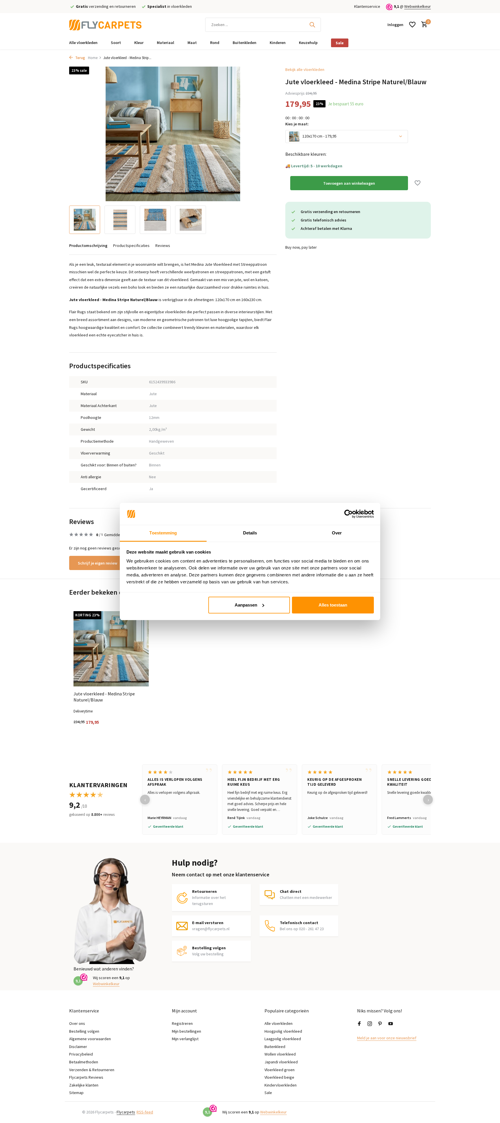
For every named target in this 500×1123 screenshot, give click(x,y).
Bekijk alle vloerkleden (304, 69)
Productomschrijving (88, 245)
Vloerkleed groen (279, 1069)
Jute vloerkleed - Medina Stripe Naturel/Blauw (104, 697)
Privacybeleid (81, 1054)
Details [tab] (250, 532)
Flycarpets (126, 1112)
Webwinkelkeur (417, 6)
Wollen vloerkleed (280, 1054)
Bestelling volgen (84, 1031)
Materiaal (165, 42)
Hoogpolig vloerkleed (283, 1031)
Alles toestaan (333, 604)
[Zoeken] (312, 25)
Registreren (182, 1023)
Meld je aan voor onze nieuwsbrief (386, 1037)
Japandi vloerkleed (281, 1062)
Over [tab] (337, 532)
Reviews (162, 245)
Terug (79, 57)
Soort (116, 42)
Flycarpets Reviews (86, 1077)
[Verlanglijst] (412, 24)
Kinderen (278, 42)
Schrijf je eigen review (97, 563)
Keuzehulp (308, 42)
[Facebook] (359, 1024)
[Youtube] (390, 1024)
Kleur (139, 42)
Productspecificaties (131, 245)
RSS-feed (145, 1112)
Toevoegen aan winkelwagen (349, 183)
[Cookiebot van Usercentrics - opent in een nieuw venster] (348, 514)
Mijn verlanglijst (185, 1038)
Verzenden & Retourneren (91, 1069)
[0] (422, 24)
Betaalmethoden (83, 1062)
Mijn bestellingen (186, 1031)
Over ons (77, 1023)
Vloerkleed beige (279, 1077)
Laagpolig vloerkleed (282, 1038)
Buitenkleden (244, 42)
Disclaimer (78, 1046)
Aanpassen (246, 604)
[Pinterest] (380, 1024)
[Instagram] (369, 1024)
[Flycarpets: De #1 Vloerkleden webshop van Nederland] (105, 24)
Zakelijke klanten (83, 1085)
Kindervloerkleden (280, 1085)
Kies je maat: (297, 124)
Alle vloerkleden (83, 42)
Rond (214, 42)
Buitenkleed (274, 1046)
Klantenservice (367, 6)
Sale (340, 42)
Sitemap (76, 1092)
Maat (192, 42)
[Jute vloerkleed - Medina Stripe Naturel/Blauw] (111, 648)
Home (93, 57)
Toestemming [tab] (163, 532)
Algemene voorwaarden (90, 1038)
